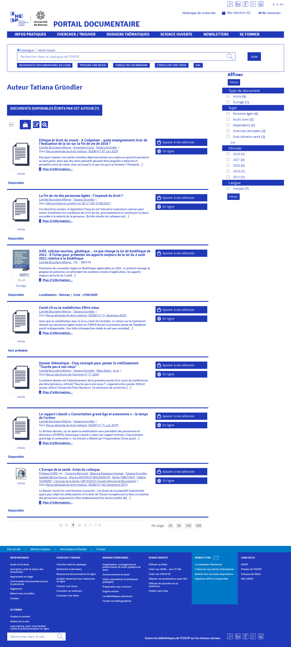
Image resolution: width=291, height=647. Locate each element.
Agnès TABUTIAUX (123, 477)
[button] (230, 142)
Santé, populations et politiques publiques (120, 580)
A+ (282, 4)
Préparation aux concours (116, 586)
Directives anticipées (247, 131)
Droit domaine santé (247, 137)
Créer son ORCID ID (159, 574)
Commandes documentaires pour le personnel (29, 582)
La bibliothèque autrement (117, 596)
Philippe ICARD (48, 473)
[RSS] (230, 4)
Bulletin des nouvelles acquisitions (214, 574)
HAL (198, 65)
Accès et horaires (19, 564)
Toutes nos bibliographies (116, 601)
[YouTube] (253, 4)
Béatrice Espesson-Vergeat (107, 473)
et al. (116, 370)
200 (198, 525)
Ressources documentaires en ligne (45, 65)
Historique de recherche (199, 13)
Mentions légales (40, 549)
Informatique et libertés (73, 549)
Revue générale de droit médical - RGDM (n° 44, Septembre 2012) (87, 485)
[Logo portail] (29, 18)
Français (239, 188)
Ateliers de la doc (19, 621)
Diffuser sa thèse (158, 564)
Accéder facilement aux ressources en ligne (75, 580)
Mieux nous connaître (22, 593)
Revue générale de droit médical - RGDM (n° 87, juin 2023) (82, 151)
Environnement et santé (115, 574)
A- (274, 4)
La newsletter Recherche (208, 564)
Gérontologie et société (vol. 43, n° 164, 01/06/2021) (78, 203)
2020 (237, 165)
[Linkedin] (238, 4)
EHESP (244, 564)
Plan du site (14, 549)
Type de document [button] (244, 90)
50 (179, 525)
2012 (237, 177)
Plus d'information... (58, 169)
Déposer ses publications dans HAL (168, 578)
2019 (237, 171)
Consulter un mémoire (131, 65)
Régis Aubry (104, 370)
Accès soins (241, 119)
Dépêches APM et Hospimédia (211, 578)
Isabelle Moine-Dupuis (53, 477)
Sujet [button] (233, 107)
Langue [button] (235, 182)
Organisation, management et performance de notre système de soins (121, 567)
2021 (237, 160)
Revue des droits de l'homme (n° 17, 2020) (72, 374)
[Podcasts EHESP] (261, 4)
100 (188, 525)
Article (237, 96)
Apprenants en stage (21, 576)
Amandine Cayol (83, 147)
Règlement (16, 588)
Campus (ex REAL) (251, 574)
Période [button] (235, 148)
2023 (237, 154)
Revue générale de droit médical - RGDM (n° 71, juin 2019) (82, 425)
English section (110, 591)
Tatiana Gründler (106, 147)
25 (170, 525)
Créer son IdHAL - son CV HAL (165, 569)
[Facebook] (245, 4)
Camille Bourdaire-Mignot (55, 147)
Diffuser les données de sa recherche (163, 584)
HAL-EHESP (247, 578)
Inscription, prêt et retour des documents (26, 570)
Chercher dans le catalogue (71, 564)
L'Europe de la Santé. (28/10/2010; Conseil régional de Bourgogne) (94, 481)
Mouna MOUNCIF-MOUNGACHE (89, 477)
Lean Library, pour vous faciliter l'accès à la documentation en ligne (29, 627)
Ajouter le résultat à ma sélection (25, 124)
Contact (100, 549)
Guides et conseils (20, 616)
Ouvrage (239, 102)
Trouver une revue (93, 65)
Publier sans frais (158, 591)
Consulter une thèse (171, 65)
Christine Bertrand (76, 473)
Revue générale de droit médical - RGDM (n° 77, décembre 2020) (86, 315)
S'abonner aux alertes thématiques (214, 569)
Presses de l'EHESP (251, 569)
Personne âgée (243, 114)
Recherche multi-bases (69, 569)
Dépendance (242, 125)
